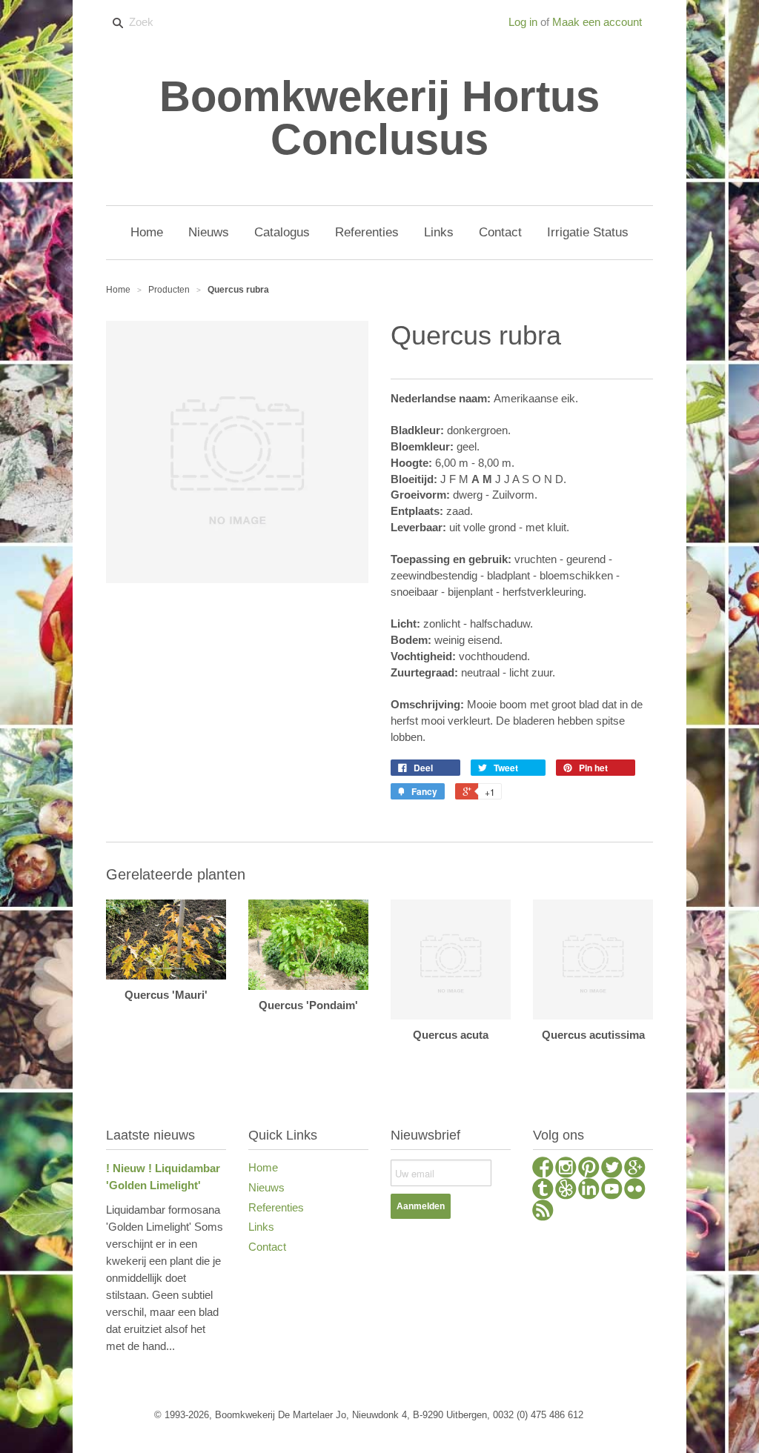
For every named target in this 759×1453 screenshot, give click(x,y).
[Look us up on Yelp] (566, 1191)
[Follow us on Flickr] (635, 1191)
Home (263, 1167)
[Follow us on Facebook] (543, 1169)
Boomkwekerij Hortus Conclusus (379, 118)
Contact (267, 1246)
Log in (522, 22)
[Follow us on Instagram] (566, 1169)
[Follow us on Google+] (635, 1169)
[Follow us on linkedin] (589, 1191)
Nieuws (266, 1187)
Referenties (276, 1207)
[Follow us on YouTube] (612, 1191)
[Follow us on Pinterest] (589, 1169)
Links (261, 1226)
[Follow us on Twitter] (612, 1169)
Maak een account (597, 22)
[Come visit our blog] (543, 1191)
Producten (169, 290)
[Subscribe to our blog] (543, 1212)
